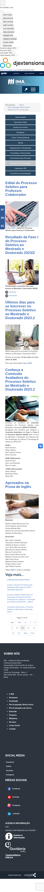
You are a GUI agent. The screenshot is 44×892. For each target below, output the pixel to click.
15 (19, 633)
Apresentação (20, 117)
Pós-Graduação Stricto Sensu (21, 705)
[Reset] (1, 11)
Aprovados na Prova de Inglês (18, 485)
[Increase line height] (15, 53)
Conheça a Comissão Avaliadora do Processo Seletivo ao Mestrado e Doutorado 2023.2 (20, 379)
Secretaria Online (20, 122)
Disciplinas (20, 132)
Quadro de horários (20, 127)
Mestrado (12, 292)
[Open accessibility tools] (3, 3)
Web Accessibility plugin (9, 70)
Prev (19, 622)
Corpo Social (14, 725)
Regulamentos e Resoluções (20, 148)
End (32, 633)
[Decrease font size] (12, 50)
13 (34, 628)
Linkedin (16, 813)
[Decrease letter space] (16, 55)
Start (12, 622)
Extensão (13, 711)
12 (28, 628)
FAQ (7, 827)
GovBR (4, 73)
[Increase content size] (18, 48)
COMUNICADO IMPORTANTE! (18, 580)
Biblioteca (13, 718)
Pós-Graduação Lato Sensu (20, 708)
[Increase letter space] (17, 55)
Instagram (10, 775)
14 (13, 633)
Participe (42, 73)
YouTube (9, 770)
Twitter (8, 766)
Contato (12, 729)
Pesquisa (13, 715)
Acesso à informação (29, 73)
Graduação (13, 701)
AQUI (13, 228)
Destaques (13, 698)
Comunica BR (16, 73)
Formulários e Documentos (20, 153)
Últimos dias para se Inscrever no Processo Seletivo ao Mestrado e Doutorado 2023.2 (20, 310)
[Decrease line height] (13, 53)
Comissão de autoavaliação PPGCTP (20, 174)
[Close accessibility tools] (3, 11)
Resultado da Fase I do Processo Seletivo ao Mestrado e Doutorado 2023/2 (21, 245)
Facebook (10, 762)
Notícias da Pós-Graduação (20, 163)
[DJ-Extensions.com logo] (22, 68)
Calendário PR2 (20, 168)
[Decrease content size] (16, 48)
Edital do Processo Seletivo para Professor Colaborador (21, 189)
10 (17, 628)
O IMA (11, 694)
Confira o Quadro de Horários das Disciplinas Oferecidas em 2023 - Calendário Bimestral (19, 587)
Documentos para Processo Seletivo (20, 159)
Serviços (12, 722)
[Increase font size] (13, 50)
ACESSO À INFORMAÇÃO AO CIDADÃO (20, 830)
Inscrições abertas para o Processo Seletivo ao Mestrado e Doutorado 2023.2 (20, 609)
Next (25, 633)
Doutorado (13, 295)
